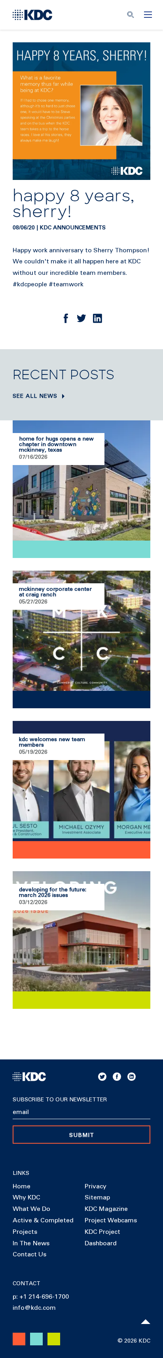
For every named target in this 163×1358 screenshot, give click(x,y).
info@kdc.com (34, 1308)
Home (21, 1186)
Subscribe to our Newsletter (60, 1100)
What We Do (31, 1209)
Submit (81, 1135)
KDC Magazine (106, 1209)
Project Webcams (111, 1220)
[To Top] (145, 1321)
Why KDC (26, 1197)
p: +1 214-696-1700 (41, 1297)
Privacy (95, 1186)
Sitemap (97, 1197)
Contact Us (29, 1254)
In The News (31, 1243)
